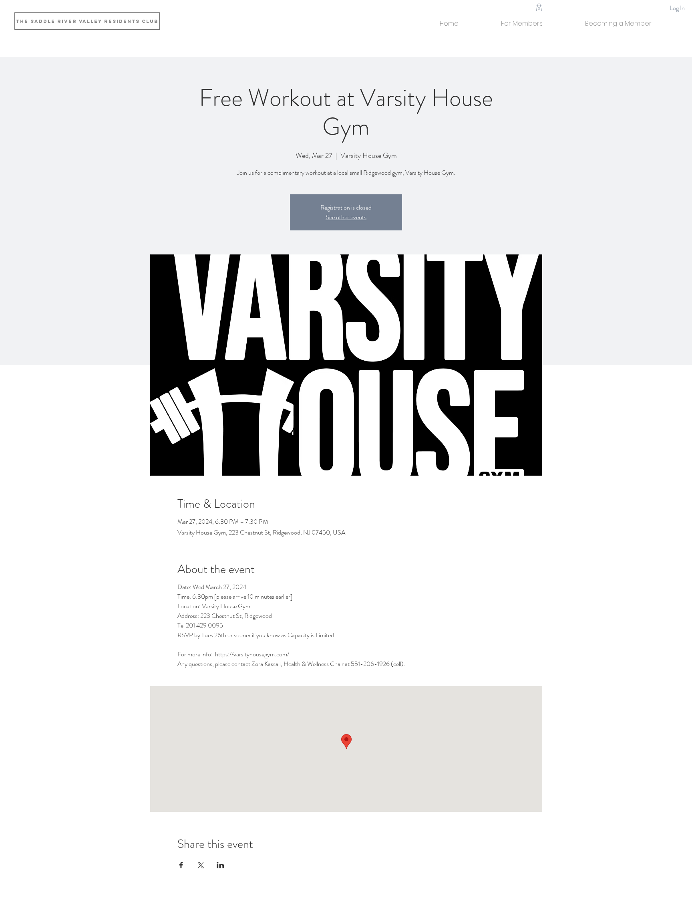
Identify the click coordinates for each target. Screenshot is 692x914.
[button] (522, 20)
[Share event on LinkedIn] (220, 865)
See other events (346, 217)
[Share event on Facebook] (181, 865)
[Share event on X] (201, 865)
